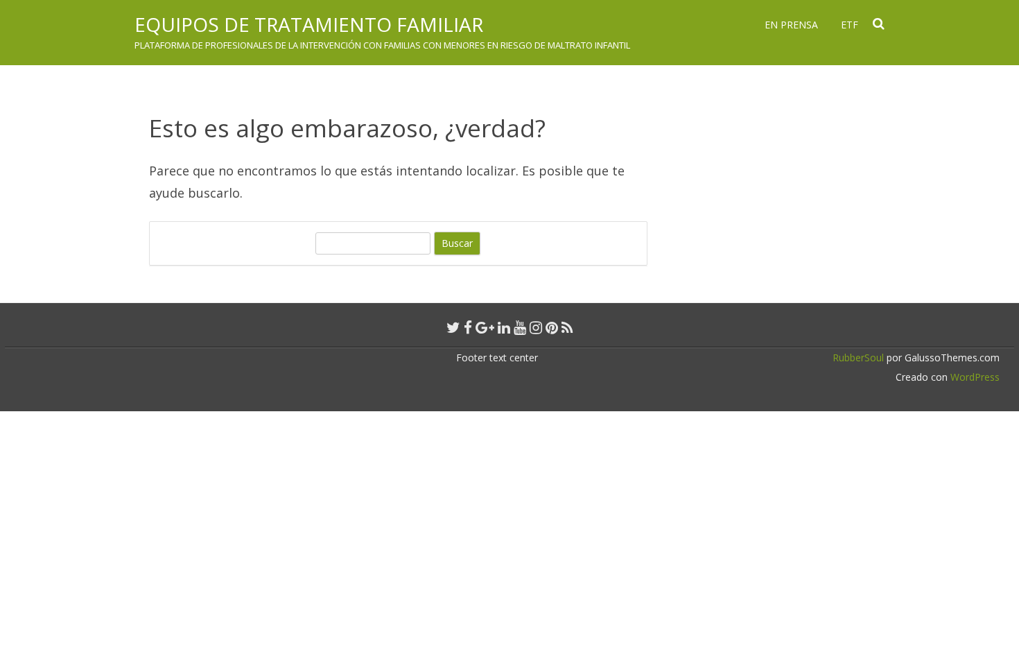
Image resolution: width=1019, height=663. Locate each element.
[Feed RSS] (567, 327)
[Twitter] (453, 327)
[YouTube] (520, 327)
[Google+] (485, 327)
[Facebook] (468, 327)
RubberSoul (858, 357)
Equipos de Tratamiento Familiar (308, 24)
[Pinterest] (552, 327)
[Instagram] (536, 327)
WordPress (974, 377)
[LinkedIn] (504, 327)
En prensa (791, 24)
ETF (849, 24)
